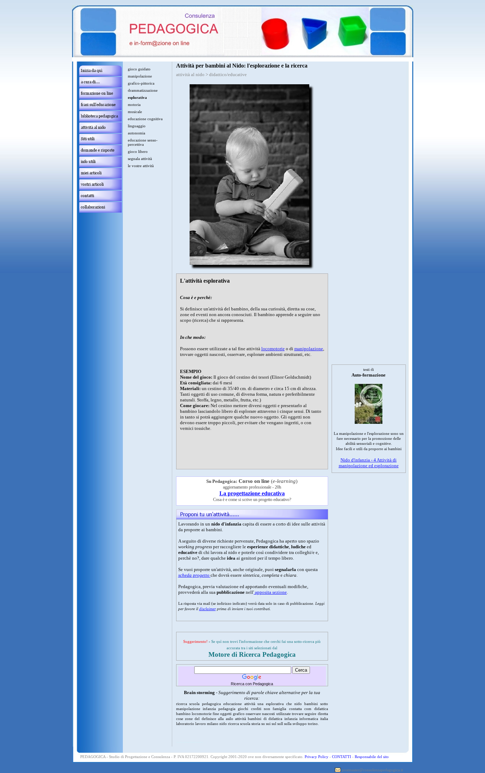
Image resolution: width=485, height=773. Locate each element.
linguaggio (137, 126)
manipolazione (308, 348)
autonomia (136, 133)
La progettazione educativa (252, 493)
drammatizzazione (143, 90)
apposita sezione (270, 592)
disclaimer (207, 609)
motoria (134, 104)
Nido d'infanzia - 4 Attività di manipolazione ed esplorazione (369, 462)
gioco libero (138, 151)
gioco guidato (139, 69)
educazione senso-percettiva (143, 142)
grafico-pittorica (141, 83)
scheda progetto (193, 575)
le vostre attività (141, 166)
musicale (135, 112)
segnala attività (140, 158)
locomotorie (273, 348)
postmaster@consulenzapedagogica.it (372, 770)
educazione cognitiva (145, 119)
